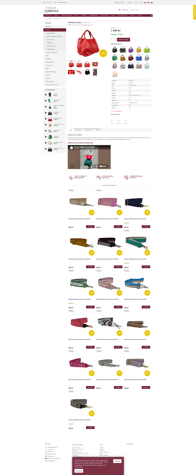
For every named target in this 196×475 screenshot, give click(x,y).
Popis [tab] (70, 130)
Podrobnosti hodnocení (86, 25)
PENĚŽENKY (48, 59)
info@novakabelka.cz (52, 447)
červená (130, 88)
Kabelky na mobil (51, 46)
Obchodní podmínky (77, 452)
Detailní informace (115, 114)
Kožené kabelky (51, 33)
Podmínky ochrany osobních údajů (80, 453)
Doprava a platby (119, 2)
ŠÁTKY (47, 55)
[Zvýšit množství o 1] (116, 39)
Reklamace (75, 450)
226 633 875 (50, 449)
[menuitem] (48, 15)
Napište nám (75, 455)
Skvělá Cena (48, 26)
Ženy (130, 107)
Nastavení (79, 471)
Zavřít (114, 118)
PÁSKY (47, 68)
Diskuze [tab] (98, 130)
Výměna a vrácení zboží (78, 449)
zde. (81, 467)
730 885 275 (50, 451)
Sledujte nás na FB (51, 454)
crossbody (131, 102)
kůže (130, 92)
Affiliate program (104, 455)
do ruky (135, 102)
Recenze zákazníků (104, 452)
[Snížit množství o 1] (116, 40)
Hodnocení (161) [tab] (89, 130)
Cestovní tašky (49, 65)
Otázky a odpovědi (76, 456)
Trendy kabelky (51, 49)
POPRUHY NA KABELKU (51, 52)
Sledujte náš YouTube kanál (53, 458)
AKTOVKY (47, 78)
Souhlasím (117, 461)
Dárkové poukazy (49, 81)
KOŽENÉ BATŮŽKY (49, 62)
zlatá (130, 105)
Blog (101, 453)
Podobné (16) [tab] (78, 130)
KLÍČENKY (47, 75)
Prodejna (102, 447)
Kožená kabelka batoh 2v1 (51, 84)
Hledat (149, 9)
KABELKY (47, 30)
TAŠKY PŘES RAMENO (50, 71)
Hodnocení (102, 450)
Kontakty (129, 2)
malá (130, 97)
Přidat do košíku (123, 39)
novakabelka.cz (51, 456)
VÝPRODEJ (50, 42)
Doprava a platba (76, 447)
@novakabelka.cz (51, 460)
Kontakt (102, 449)
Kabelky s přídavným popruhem (54, 36)
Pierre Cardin (50, 39)
